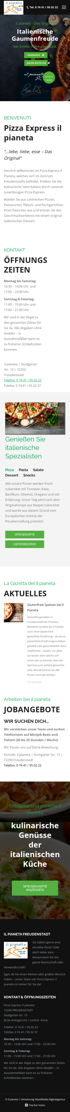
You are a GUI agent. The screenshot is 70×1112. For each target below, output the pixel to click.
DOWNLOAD (49, 80)
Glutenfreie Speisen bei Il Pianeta (45, 607)
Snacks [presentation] (29, 475)
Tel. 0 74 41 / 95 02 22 (44, 7)
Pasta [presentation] (23, 470)
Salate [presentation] (38, 470)
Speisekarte (49, 77)
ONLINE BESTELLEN (36, 63)
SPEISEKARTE (33, 55)
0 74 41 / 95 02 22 (26, 1027)
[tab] (9, 470)
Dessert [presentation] (11, 475)
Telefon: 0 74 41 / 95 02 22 (22, 380)
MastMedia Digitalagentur (50, 1099)
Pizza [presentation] (9, 470)
